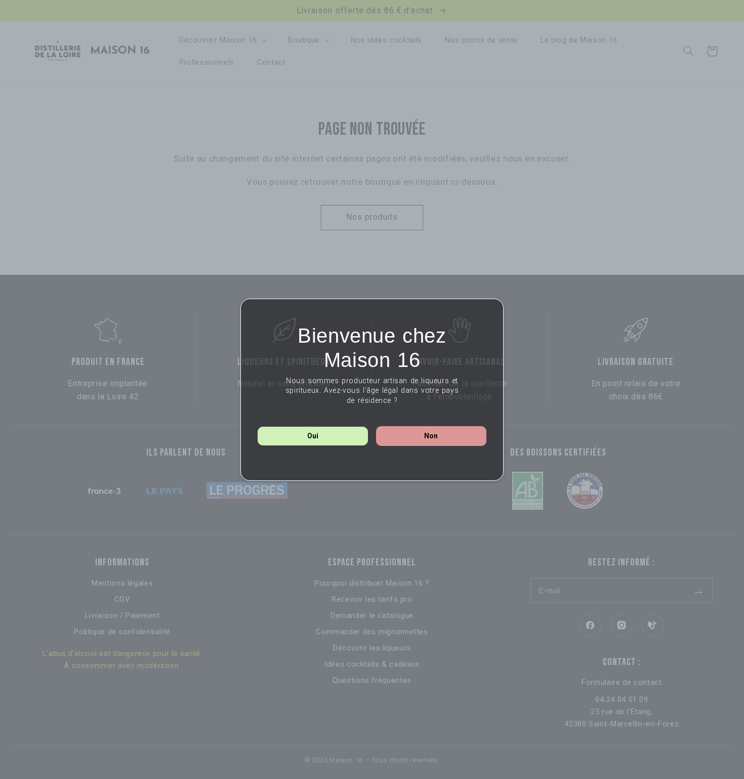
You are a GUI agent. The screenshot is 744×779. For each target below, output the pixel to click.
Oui (312, 436)
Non (431, 436)
